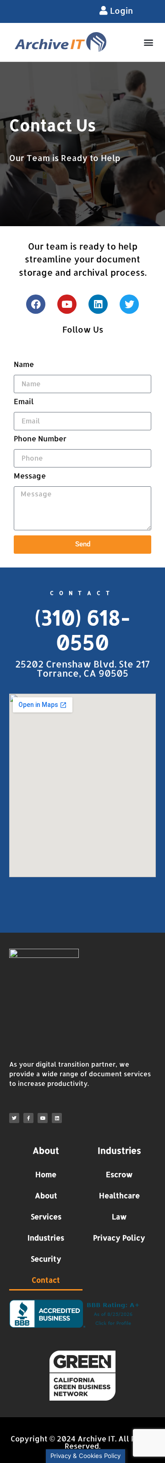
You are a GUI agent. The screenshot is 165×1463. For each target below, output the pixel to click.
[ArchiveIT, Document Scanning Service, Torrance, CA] (76, 1314)
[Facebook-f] (28, 1118)
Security (46, 1258)
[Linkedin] (98, 304)
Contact (46, 1280)
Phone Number (40, 439)
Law (119, 1216)
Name (24, 365)
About (46, 1195)
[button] (148, 42)
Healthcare (119, 1195)
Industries (46, 1237)
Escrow (119, 1174)
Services (46, 1216)
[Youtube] (67, 304)
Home (45, 1174)
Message (30, 476)
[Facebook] (35, 304)
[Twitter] (129, 304)
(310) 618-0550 (82, 629)
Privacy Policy (119, 1237)
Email (24, 402)
